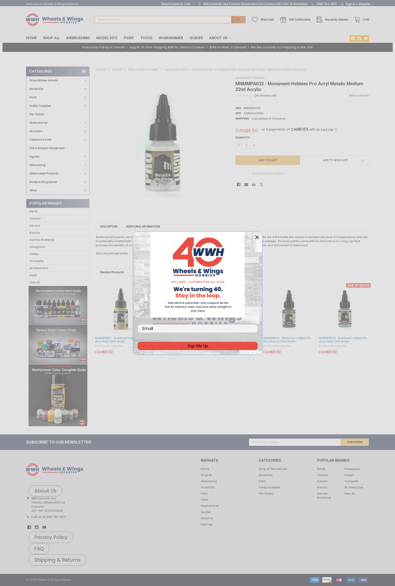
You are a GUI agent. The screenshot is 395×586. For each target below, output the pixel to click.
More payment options (267, 173)
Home (31, 37)
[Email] (246, 184)
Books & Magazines (43, 182)
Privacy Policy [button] (50, 537)
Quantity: (243, 137)
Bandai (34, 233)
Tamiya (34, 218)
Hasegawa (37, 247)
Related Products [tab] (112, 272)
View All (34, 282)
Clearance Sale (40, 140)
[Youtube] (366, 38)
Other (33, 190)
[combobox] (170, 19)
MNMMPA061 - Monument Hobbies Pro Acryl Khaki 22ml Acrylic (119, 340)
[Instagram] (359, 38)
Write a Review (359, 95)
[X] (261, 184)
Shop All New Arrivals (43, 80)
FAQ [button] (39, 548)
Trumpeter (36, 261)
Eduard (34, 225)
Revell (33, 211)
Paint (129, 37)
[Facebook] (353, 38)
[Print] (254, 184)
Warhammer (171, 37)
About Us (218, 37)
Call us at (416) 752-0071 (48, 517)
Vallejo (34, 254)
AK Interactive (38, 268)
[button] (58, 305)
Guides (196, 37)
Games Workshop (42, 240)
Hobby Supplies (40, 106)
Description (108, 226)
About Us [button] (45, 490)
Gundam (36, 131)
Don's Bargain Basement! (47, 148)
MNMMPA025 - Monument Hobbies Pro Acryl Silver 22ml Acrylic (343, 340)
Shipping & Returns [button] (57, 560)
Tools (146, 37)
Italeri (33, 275)
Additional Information (143, 226)
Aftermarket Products (44, 173)
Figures (34, 156)
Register (364, 4)
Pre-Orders (36, 114)
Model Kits (106, 37)
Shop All (51, 37)
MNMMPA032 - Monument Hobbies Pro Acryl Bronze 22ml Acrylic (287, 340)
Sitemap (207, 524)
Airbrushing (78, 37)
